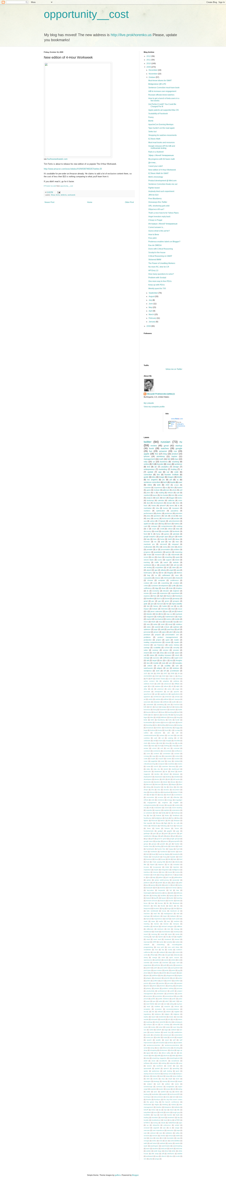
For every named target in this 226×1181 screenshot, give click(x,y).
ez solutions (148, 813)
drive (177, 503)
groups (154, 844)
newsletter (147, 949)
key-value (150, 890)
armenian (168, 696)
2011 (149, 60)
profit (172, 991)
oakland (162, 952)
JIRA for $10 (153, 195)
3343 (164, 676)
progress (147, 552)
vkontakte (170, 1138)
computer (161, 580)
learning (179, 898)
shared (146, 653)
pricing (170, 986)
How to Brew (153, 234)
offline (160, 955)
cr (147, 529)
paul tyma (147, 970)
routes (153, 1027)
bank (157, 498)
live (178, 906)
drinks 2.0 (176, 792)
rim (174, 1019)
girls (162, 836)
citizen (146, 746)
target (154, 660)
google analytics (150, 536)
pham (146, 973)
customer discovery (168, 766)
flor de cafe (175, 823)
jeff (154, 882)
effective (176, 797)
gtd (170, 844)
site (175, 1053)
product (175, 454)
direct (180, 782)
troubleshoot (156, 1120)
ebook (169, 795)
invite (155, 875)
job (173, 611)
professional (162, 991)
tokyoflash (147, 1112)
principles (179, 986)
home (162, 539)
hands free (161, 849)
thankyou (157, 1099)
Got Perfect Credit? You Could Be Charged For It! (162, 105)
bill (157, 717)
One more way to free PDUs (160, 281)
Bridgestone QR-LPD (157, 84)
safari (151, 1030)
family (164, 813)
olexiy (146, 957)
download (166, 792)
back (157, 707)
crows (148, 766)
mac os (169, 614)
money (165, 508)
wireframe (170, 1153)
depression (159, 777)
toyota (172, 482)
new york (160, 947)
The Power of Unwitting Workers (161, 263)
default (166, 774)
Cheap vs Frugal (155, 220)
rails (165, 516)
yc (155, 565)
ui (181, 469)
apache (176, 691)
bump (160, 730)
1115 (145, 673)
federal (158, 815)
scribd (158, 1037)
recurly (146, 1011)
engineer (176, 591)
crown (176, 485)
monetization (166, 931)
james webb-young (162, 880)
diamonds (147, 782)
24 (179, 673)
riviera (180, 1019)
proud (146, 998)
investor (147, 542)
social (173, 516)
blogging (170, 573)
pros (178, 996)
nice (156, 949)
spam (177, 557)
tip (160, 1110)
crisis (180, 500)
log (163, 908)
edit (168, 797)
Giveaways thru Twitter (157, 202)
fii (153, 464)
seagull (179, 1037)
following (164, 826)
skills (159, 1055)
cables (146, 733)
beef (178, 712)
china (167, 743)
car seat (171, 735)
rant (165, 1004)
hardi (145, 851)
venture (155, 1135)
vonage (146, 1141)
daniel (166, 769)
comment (147, 751)
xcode (178, 1156)
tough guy (176, 1112)
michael (155, 926)
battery (177, 524)
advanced (167, 684)
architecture (157, 696)
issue (180, 609)
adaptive (166, 681)
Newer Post (49, 202)
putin (174, 998)
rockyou (149, 1024)
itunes (172, 505)
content (156, 753)
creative (176, 583)
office (158, 547)
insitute (154, 609)
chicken (153, 743)
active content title (151, 681)
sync (155, 1091)
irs (149, 877)
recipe (149, 554)
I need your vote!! (155, 166)
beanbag (170, 712)
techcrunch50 (175, 1094)
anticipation (159, 691)
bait (170, 707)
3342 (157, 676)
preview (179, 983)
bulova (152, 730)
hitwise (146, 857)
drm (145, 795)
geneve (173, 833)
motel (162, 934)
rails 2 (167, 1001)
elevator (166, 591)
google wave (148, 841)
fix (152, 534)
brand (180, 722)
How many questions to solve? (161, 274)
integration (165, 870)
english (175, 802)
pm (171, 480)
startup (178, 445)
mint (168, 929)
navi (180, 622)
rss (166, 554)
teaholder (155, 1094)
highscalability (177, 604)
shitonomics (167, 1048)
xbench (164, 1156)
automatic (150, 704)
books (180, 498)
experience (158, 487)
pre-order (170, 983)
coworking (165, 583)
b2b (145, 707)
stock (177, 655)
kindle (179, 477)
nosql (170, 624)
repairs (176, 642)
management (149, 459)
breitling (163, 725)
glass (168, 836)
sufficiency (167, 658)
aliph (178, 686)
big (157, 573)
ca (156, 575)
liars (152, 903)
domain (169, 503)
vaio (160, 1133)
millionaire (150, 929)
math (161, 459)
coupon (161, 758)
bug (148, 575)
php (157, 973)
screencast (167, 1035)
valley (178, 1133)
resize (171, 1017)
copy (153, 756)
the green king (152, 1102)
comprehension (167, 526)
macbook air (174, 911)
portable (150, 549)
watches (165, 448)
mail (177, 913)
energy (169, 800)
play (162, 975)
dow (159, 792)
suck (158, 1084)
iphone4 (163, 505)
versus (170, 1135)
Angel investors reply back (159, 216)
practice (161, 983)
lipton (171, 906)
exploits (166, 810)
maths (161, 921)
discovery (147, 531)
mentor (156, 924)
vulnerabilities (175, 1141)
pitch (171, 632)
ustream (153, 1133)
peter (173, 970)
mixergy (176, 929)
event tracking (177, 807)
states (155, 1076)
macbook (178, 614)
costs (145, 758)
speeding (176, 1068)
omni (163, 957)
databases (158, 771)
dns (152, 789)
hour (156, 859)
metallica (147, 926)
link (157, 614)
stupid (180, 1081)
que (154, 1001)
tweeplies (178, 663)
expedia (149, 810)
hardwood (163, 851)
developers (148, 779)
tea (171, 660)
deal (148, 503)
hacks (166, 846)
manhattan (148, 508)
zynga (157, 1159)
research (158, 554)
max (168, 921)
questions (157, 516)
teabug (146, 1094)
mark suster (176, 919)
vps (166, 1141)
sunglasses (170, 1086)
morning (154, 934)
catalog (170, 738)
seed (167, 1040)
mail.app (147, 916)
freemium (178, 596)
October (152, 77)
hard (178, 849)
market (149, 619)
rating (172, 1004)
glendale (176, 534)
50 (147, 678)
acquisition (159, 567)
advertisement (174, 521)
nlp (163, 949)
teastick (164, 1094)
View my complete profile (154, 407)
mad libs (157, 913)
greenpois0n (175, 841)
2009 (149, 67)
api (156, 694)
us (170, 1128)
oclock (177, 952)
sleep (162, 653)
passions (179, 965)
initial (167, 867)
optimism (158, 960)
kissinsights (148, 893)
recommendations (172, 1009)
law (170, 542)
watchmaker (166, 1146)
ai (151, 686)
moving (146, 937)
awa (178, 570)
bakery (177, 707)
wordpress (148, 671)
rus (175, 451)
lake (147, 895)
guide (146, 477)
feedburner (148, 818)
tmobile (156, 663)
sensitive (179, 1042)
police (148, 981)
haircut (173, 846)
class (153, 746)
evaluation (158, 807)
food (171, 826)
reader (176, 640)
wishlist (179, 1153)
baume (148, 712)
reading (161, 493)
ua (148, 1125)
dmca (171, 787)
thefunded (147, 1104)
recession (158, 1009)
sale (177, 493)
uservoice (170, 1130)
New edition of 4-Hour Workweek (162, 170)
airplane (158, 686)
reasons (167, 1006)
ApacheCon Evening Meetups (160, 124)
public (153, 998)
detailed (177, 777)
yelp (150, 1159)
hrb (169, 859)
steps (168, 1076)
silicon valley (166, 1053)
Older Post (129, 202)
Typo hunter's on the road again (161, 128)
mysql (167, 622)
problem (176, 549)
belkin (146, 715)
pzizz (180, 998)
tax (161, 660)
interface (147, 872)
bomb (177, 720)
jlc (175, 882)
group (146, 844)
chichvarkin (168, 578)
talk (148, 660)
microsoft (163, 544)
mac (176, 459)
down (164, 588)
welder (148, 1151)
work (158, 671)
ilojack (152, 864)
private (156, 988)
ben (152, 715)
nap (174, 622)
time (148, 663)
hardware (154, 851)
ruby (145, 462)
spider (146, 1071)
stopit (170, 1079)
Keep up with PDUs (156, 285)
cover (146, 761)
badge (164, 707)
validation (168, 1133)
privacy (148, 988)
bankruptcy (148, 573)
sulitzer (167, 1084)
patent (148, 968)
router (146, 1027)
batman (172, 709)
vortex (154, 1141)
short (154, 653)
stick (148, 1079)
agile (145, 686)
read (148, 1006)
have (180, 851)
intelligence (176, 870)
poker (180, 978)
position (177, 981)
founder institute (172, 475)
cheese (157, 578)
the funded (164, 495)
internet (156, 872)
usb (177, 666)
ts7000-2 (147, 1123)
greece (165, 841)
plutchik (167, 978)
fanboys (177, 813)
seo (152, 557)
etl (150, 807)
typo (180, 1123)
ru (181, 441)
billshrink (164, 717)
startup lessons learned (152, 1073)
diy (165, 787)
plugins (179, 975)
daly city (157, 769)
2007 (165, 673)
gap (177, 831)
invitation (147, 875)
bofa (170, 720)
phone (180, 547)
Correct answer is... (156, 227)
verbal (180, 495)
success (156, 658)
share (159, 557)
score (146, 557)
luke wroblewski (152, 911)
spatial (157, 1068)
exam (154, 593)
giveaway (176, 598)
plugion (148, 978)
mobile (177, 619)
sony (180, 1063)
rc (154, 493)
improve (161, 864)
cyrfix (180, 766)
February (153, 318)
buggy (177, 728)
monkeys (177, 931)
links (155, 906)
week (171, 1148)
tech (165, 482)
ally (152, 689)
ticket (177, 560)
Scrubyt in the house (156, 252)
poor (162, 981)
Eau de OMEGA (155, 245)
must (148, 939)
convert (176, 753)
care (178, 735)
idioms (177, 862)
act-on (170, 678)
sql (145, 655)
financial (154, 820)
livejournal (147, 908)
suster (161, 1089)
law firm (179, 895)
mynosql (147, 942)
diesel (165, 782)
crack (154, 529)
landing (154, 895)
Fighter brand (154, 188)
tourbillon (147, 1115)
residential (162, 1017)
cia (179, 743)
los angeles (152, 480)
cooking (179, 526)
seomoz (155, 650)
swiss (148, 1091)
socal (169, 653)
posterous (168, 513)
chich (145, 743)
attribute (166, 702)
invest (170, 872)
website (176, 562)
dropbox (179, 588)
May (151, 307)
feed (145, 534)
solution (155, 1063)
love (180, 908)
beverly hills (167, 715)
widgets (159, 668)
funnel (167, 598)
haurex (172, 851)
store (177, 1079)
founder (160, 464)
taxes (155, 495)
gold (152, 838)
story (148, 518)
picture (156, 632)
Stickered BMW (154, 260)
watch (166, 562)
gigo (156, 836)
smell (145, 1061)
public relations (163, 998)
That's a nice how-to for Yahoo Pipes (163, 213)
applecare (147, 524)
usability (167, 666)
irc (144, 877)
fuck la (159, 598)
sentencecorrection (153, 1045)
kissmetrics (158, 893)
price (148, 493)
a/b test (176, 565)
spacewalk (147, 1068)
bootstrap (150, 500)
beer (164, 498)
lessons (163, 900)
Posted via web (50, 186)
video (149, 485)
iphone (147, 456)
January (152, 322)
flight (165, 823)
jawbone (147, 882)
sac (145, 1030)
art (145, 699)
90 (152, 678)
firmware (177, 820)
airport (149, 570)
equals (169, 805)
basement (163, 709)
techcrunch (166, 518)
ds (148, 591)
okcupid (167, 955)
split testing (167, 1071)
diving (148, 787)
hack (145, 505)
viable (178, 1135)
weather (155, 1148)
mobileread (148, 931)
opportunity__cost (86, 14)
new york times (173, 947)
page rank (176, 962)
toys (155, 1115)
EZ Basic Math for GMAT (158, 173)
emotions (161, 800)
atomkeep (161, 456)
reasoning (178, 552)
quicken (168, 552)
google (179, 448)
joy (147, 885)
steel (161, 1076)
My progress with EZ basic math (161, 159)
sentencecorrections (172, 1045)
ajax (156, 570)
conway (146, 756)
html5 (170, 539)
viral (145, 1138)
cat (163, 738)
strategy (156, 1081)
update (150, 472)
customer (147, 487)
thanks (148, 1099)
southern (160, 1066)
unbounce (167, 1125)
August (152, 296)
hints (155, 539)
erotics (177, 805)
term (174, 1097)
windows (176, 668)
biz (162, 573)
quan (148, 1001)
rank (159, 1004)
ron (156, 1024)
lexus (145, 903)
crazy (169, 761)
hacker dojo (148, 846)
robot (170, 1022)
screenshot (178, 1035)
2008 (149, 326)
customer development (159, 586)
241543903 (148, 676)
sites (153, 1055)
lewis (178, 900)
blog (165, 454)
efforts (146, 800)
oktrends (177, 955)
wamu (170, 1143)
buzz (166, 730)
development (158, 503)
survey (156, 518)
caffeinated (166, 575)
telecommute (158, 1097)
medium (176, 921)
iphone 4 (171, 875)
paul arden (164, 968)
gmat (166, 445)
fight (161, 596)
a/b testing (148, 567)
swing (180, 1089)
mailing (159, 617)
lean (177, 542)
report (153, 1017)
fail (169, 459)
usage (177, 1128)
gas (154, 833)
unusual (146, 1128)
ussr (145, 1133)
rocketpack (178, 1022)
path (155, 968)
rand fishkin (150, 1004)
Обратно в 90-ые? (156, 209)
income (146, 867)
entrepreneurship (150, 805)
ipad (162, 542)
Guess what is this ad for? (159, 231)
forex (149, 828)
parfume (157, 965)
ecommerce (178, 795)
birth (152, 720)
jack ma (168, 877)
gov (152, 601)
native (177, 942)
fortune (167, 828)
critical (170, 529)
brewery (171, 725)
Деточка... (152, 163)
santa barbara (155, 1032)
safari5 (158, 1030)
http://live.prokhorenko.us (131, 35)
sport (177, 1071)
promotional (169, 996)
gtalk (145, 604)
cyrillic (173, 586)
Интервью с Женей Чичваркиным (162, 224)
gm (174, 836)
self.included (160, 1042)
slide (173, 1055)
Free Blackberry (155, 198)
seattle (158, 1040)
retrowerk (154, 1019)
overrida (146, 962)
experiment (175, 593)
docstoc (166, 789)
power (153, 983)
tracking (147, 562)
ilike (145, 864)
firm (169, 820)
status (152, 655)
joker (180, 882)
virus (151, 1138)
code (176, 472)
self (174, 1040)
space (177, 653)
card (145, 526)
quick (168, 640)
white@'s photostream (181, 426)
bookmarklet (148, 722)
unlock (149, 666)
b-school (177, 704)
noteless (179, 624)
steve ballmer (177, 1076)
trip (179, 1117)
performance (148, 513)
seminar (170, 1042)
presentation (165, 549)
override (156, 962)
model (157, 931)
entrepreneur (149, 469)
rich (169, 1019)
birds (145, 720)
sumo (177, 1084)
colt (161, 748)
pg (179, 970)
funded (179, 487)
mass (153, 921)
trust (165, 1120)
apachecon (148, 694)
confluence (178, 751)
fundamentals (148, 831)
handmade (150, 849)
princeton (178, 513)
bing (178, 717)
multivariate (148, 547)
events (146, 593)
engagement (152, 802)
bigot (145, 717)
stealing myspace (164, 655)
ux (154, 462)
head (153, 854)
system (163, 1091)
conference (174, 580)
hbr (167, 604)
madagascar (168, 913)
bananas (147, 709)
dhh (163, 779)
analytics (165, 467)
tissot (172, 1110)
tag (170, 1091)
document (176, 789)
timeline (159, 1107)
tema (168, 1097)
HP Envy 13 (153, 270)
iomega (162, 875)
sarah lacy (167, 1032)
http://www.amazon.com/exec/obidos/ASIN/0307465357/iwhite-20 (73, 169)
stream (172, 1081)
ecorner (160, 797)
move (146, 622)
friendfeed (150, 598)
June (151, 304)
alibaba (163, 570)
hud (147, 862)
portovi (169, 981)
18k (152, 673)
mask (145, 921)
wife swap (155, 1153)
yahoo (152, 521)
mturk (153, 622)
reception (147, 1009)
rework (163, 1019)
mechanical (159, 619)
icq (178, 606)
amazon (163, 451)
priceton (162, 986)
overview (165, 962)
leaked (179, 611)
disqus (173, 784)
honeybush (156, 857)
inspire (156, 870)
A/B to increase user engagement (162, 91)
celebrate (147, 740)
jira (167, 882)
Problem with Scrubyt (157, 277)
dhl (169, 779)
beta (158, 715)
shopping (153, 1050)
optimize (176, 627)
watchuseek (148, 668)
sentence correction (152, 482)
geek (166, 833)
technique (147, 1097)
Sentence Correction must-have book (163, 88)
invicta (177, 872)
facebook (175, 531)
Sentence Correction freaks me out (162, 184)
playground (170, 975)
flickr (172, 487)
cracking (175, 462)
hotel (180, 857)
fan (170, 813)
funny (158, 534)
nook (163, 624)
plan (147, 975)
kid (171, 890)
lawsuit (148, 898)
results (146, 1019)
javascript (176, 880)
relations (158, 1014)
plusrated (158, 978)
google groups (174, 838)
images (171, 477)
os (179, 960)
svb (174, 1089)
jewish (160, 882)
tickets (173, 1104)
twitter (147, 441)
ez (166, 487)
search (149, 1040)
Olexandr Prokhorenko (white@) (161, 394)
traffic (157, 562)
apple (146, 453)
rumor (161, 1027)
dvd (156, 795)
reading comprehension (153, 642)
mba (157, 508)
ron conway (165, 1024)
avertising (160, 704)
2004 (158, 673)
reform (168, 1011)
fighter (146, 820)
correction (148, 475)
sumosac (159, 1086)
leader (171, 898)
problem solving (167, 988)
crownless (171, 764)
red (153, 1011)
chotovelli (178, 578)
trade (178, 1115)
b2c (151, 707)
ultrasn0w (156, 1125)
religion (167, 1014)
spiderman (155, 1071)
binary (172, 717)
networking (161, 944)
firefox (163, 820)
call (177, 733)
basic (169, 524)
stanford (147, 495)
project (158, 640)
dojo (145, 792)
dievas (172, 782)
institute (157, 490)
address (176, 681)
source (149, 1066)
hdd (147, 854)
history (155, 606)
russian (165, 441)
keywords (161, 890)
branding (149, 725)
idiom (170, 862)
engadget (178, 800)
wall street (153, 1143)
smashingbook (174, 1058)
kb (156, 888)
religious (176, 1014)
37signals (161, 521)
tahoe (177, 1091)
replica (146, 1017)
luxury (164, 911)
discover (158, 784)
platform (155, 975)
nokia (155, 624)
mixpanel (175, 544)
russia (168, 1027)
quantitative (158, 552)
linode (163, 906)
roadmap (149, 1022)
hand (180, 846)
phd (152, 973)
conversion (166, 753)
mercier (166, 924)
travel (163, 1117)
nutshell (157, 627)
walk (145, 1143)
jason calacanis (156, 611)
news (169, 464)
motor (170, 934)
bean (163, 712)
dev (158, 475)
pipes (164, 632)
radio (160, 1001)
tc (166, 660)
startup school (168, 1073)
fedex (167, 815)
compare (154, 526)
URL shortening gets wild (158, 206)
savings (147, 647)
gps (159, 601)
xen (145, 1159)
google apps (163, 536)
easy (161, 795)
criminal (177, 761)
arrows (177, 696)
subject (149, 1084)
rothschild (176, 1024)
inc (169, 864)
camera (162, 735)
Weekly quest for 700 (157, 288)
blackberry (161, 720)
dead (172, 771)
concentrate (167, 751)
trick (172, 495)
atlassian (157, 702)
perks (167, 970)
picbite (164, 973)
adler (159, 684)
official (152, 955)
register (177, 1011)
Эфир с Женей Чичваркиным (161, 155)
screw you (149, 1037)
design (176, 467)
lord (175, 908)
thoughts (179, 660)
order (172, 547)
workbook (147, 565)
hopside (172, 857)
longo (169, 908)
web (159, 485)
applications (175, 694)
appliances (164, 694)
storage (146, 658)
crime (146, 586)
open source (174, 957)
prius (148, 516)
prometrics (170, 993)
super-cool (178, 658)
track (162, 1115)
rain (181, 1001)
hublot (164, 606)
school (167, 647)
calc (168, 733)
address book (149, 684)
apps (156, 524)
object (170, 952)
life (168, 903)
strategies (147, 1081)
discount (149, 784)
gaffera (118, 1175)
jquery (153, 885)
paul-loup (170, 629)
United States (160, 678)
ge (160, 833)
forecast (179, 826)
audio (174, 702)
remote (167, 642)
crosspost (161, 764)
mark (167, 919)
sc (178, 480)
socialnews (175, 1061)
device (157, 779)
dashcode (147, 771)
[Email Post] (59, 192)
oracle (166, 960)
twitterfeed (172, 1123)
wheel (167, 1151)
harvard (160, 604)
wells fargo (158, 1151)
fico (172, 818)
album (166, 686)
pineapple (172, 973)
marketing (163, 469)
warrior (177, 1143)
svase (168, 1089)
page (155, 629)
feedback (176, 815)
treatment (171, 1117)
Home (89, 202)
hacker (177, 844)
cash (155, 738)
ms (167, 937)
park (164, 965)
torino (168, 1112)
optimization (160, 511)
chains (160, 740)
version (163, 1135)
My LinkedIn (149, 403)
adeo (174, 567)
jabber (160, 877)
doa (158, 789)
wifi (163, 1153)
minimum (160, 929)
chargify (168, 740)
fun (150, 451)
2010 (149, 63)
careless (147, 738)
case (177, 575)
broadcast (149, 728)
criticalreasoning (149, 764)
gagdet (169, 831)
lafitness (179, 893)
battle (180, 709)
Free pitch (152, 238)
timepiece (168, 1107)
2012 (149, 56)
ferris (58, 195)
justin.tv (167, 885)
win (167, 668)
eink (152, 800)
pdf (178, 629)
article (151, 699)
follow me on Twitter (174, 369)
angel (171, 570)
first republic (148, 823)
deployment (148, 777)
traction (169, 1115)
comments (156, 751)
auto (180, 702)
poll (181, 490)
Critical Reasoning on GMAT (160, 256)
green (167, 601)
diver (180, 784)
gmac (180, 836)
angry (177, 689)
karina (180, 885)
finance (169, 596)
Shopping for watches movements (162, 135)
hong (165, 857)
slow (147, 1058)
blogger (171, 498)
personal (147, 632)
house (163, 859)
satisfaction (178, 1032)
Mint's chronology (155, 177)
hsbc (174, 859)
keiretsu (163, 888)
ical (172, 606)
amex (169, 689)
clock (159, 746)
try (171, 1120)
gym (172, 536)
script (165, 1037)
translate (155, 1117)
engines (165, 802)
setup (152, 1048)
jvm (174, 885)
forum (177, 828)
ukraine (176, 518)
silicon (156, 1053)
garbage (147, 833)
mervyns (176, 924)
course (169, 758)
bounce (166, 722)
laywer (164, 898)
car (168, 472)
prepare (158, 635)
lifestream (176, 903)
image (161, 477)
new (148, 624)
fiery (178, 818)
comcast (176, 748)
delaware (176, 774)
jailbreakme (178, 877)
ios (155, 542)
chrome (150, 580)
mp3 (153, 937)
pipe (180, 973)
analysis (149, 498)
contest (146, 583)
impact (146, 609)
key (181, 888)
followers (154, 826)
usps (178, 1130)
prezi (147, 986)
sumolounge (148, 1086)
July (151, 300)
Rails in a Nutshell (156, 152)
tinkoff (146, 1110)
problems (147, 637)
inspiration (147, 870)
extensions (176, 810)
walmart (162, 1143)
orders (173, 960)
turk (170, 663)
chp (173, 743)
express (147, 596)
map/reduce (158, 919)
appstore (147, 696)
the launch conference (170, 1102)
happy (171, 849)
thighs (157, 1104)
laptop (171, 895)
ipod (178, 875)
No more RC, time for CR (158, 267)
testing (174, 469)
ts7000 (177, 1120)
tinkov (153, 1110)
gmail (146, 601)
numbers (147, 511)
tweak (163, 1123)
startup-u (179, 1073)
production (148, 640)
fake (157, 813)
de (166, 771)
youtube (163, 565)
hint (148, 606)
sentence (178, 464)
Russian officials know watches (161, 95)
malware (173, 916)
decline (156, 774)
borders (158, 722)
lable (172, 893)
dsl (150, 795)
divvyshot (157, 787)
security (176, 647)
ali (172, 686)
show (172, 1050)
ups (164, 1128)
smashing (168, 557)
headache (176, 854)
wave (148, 1148)
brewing (179, 725)
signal (148, 1053)
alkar (145, 689)
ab (156, 467)
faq (145, 815)
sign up (179, 1050)
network (146, 944)
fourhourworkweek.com (57, 159)
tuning (155, 1123)
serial (145, 1048)
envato (161, 805)
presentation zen (172, 635)
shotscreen (163, 1050)
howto (153, 505)
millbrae (179, 926)
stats (180, 516)
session (176, 650)
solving (163, 1063)
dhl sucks (176, 779)
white (173, 1151)
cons (148, 753)
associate (147, 702)
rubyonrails (175, 554)
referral (160, 1011)
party (171, 965)
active (178, 678)
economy (155, 591)
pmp (177, 632)
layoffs (156, 898)
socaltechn (163, 1061)
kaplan (174, 456)
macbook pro (149, 544)
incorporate (157, 867)
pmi (174, 978)
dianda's (157, 782)
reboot (176, 1006)
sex (158, 1048)
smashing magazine (159, 1058)
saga (166, 1030)
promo (180, 993)
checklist (177, 740)
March (151, 314)
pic (163, 480)
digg (156, 588)
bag (162, 524)
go (147, 838)
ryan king (176, 1027)
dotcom (152, 792)
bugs (145, 730)
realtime (157, 1006)
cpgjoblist (154, 761)
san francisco (159, 645)
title (178, 1110)
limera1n (147, 906)
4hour (53, 195)
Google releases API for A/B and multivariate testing (161, 147)
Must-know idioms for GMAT (160, 80)
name (161, 942)
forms (158, 828)
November (153, 74)
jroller (160, 885)
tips (165, 1110)
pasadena (174, 511)
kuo (166, 893)
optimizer (147, 629)
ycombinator (174, 671)
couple (152, 758)
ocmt (145, 955)
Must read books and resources (161, 142)
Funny (151, 117)
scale (148, 1035)
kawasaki (149, 888)
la (178, 505)
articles (158, 699)
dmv (178, 787)
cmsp (174, 746)
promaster (160, 993)
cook (155, 583)
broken (158, 728)
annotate (147, 691)
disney (166, 784)
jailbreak (166, 490)
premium (147, 635)
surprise (153, 1089)
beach (156, 712)
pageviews (147, 965)
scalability (157, 647)
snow (153, 1061)
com (168, 748)
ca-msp (177, 730)
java (167, 611)
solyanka (172, 1063)
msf (172, 937)
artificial (166, 699)
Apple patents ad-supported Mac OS (163, 110)
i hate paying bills (158, 862)
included (176, 864)
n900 (154, 942)
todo (163, 663)
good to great (162, 838)
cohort (154, 748)
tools (161, 1112)
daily (148, 769)
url (158, 666)
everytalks (165, 531)
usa (145, 521)
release (170, 493)
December (153, 70)
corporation (168, 756)
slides (180, 1055)
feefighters (158, 818)
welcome (179, 1148)
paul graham (175, 968)
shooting (177, 1048)
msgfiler (179, 937)
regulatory (147, 1014)
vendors (146, 1135)
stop (163, 1079)
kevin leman (172, 888)
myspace (175, 508)
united (177, 1125)
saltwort (173, 1030)
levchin (171, 900)
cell (154, 740)
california (171, 500)
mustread (168, 939)
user (180, 482)
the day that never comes (173, 1099)
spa (177, 1066)
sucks (159, 560)
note (154, 952)
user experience (158, 1130)
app (160, 472)
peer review (158, 970)
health (180, 536)
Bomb (150, 121)
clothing (166, 746)
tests (180, 1097)
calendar (161, 500)
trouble (146, 1120)
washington (154, 1146)
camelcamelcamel (150, 735)
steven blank (149, 560)
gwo (152, 604)
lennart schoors (151, 900)
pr (156, 549)
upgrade (156, 1128)
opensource (148, 960)
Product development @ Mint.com (162, 181)
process (179, 988)
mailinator (156, 916)
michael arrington (167, 926)
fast (151, 815)
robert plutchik (160, 1022)
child (160, 743)
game (149, 490)
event (167, 807)
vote (160, 1141)
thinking (165, 1104)
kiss (177, 890)
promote (149, 996)
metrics (169, 619)
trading (146, 1117)
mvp (160, 622)
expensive (164, 593)
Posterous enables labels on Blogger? (164, 242)
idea (154, 477)
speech (166, 1068)
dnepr (146, 789)
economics (150, 797)
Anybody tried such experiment (161, 191)
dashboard (175, 769)
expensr (158, 810)
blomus (179, 573)
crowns (179, 764)
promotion (158, 996)
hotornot (149, 859)
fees (155, 596)
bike (151, 717)
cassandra (148, 578)
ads (180, 567)
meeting (146, 924)
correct (177, 756)
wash (145, 1146)
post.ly (146, 983)
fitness (158, 823)
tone (155, 1112)
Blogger (135, 1175)
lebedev (149, 614)
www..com (177, 419)
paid (162, 629)
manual (148, 919)
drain (171, 588)
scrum (172, 1037)
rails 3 (174, 1001)
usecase (147, 1130)
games (166, 534)
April (151, 311)
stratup (164, 1081)
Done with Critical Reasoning (160, 249)
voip (178, 1138)
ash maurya (175, 699)
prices (154, 986)
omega (154, 957)
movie (177, 934)
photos (158, 513)
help (148, 539)
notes (149, 627)
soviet (169, 1066)
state (148, 1076)
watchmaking (177, 1146)
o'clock (166, 627)
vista (157, 1138)
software (147, 1063)
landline (163, 895)
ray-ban (179, 1004)
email (156, 531)
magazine (150, 617)
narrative (169, 942)
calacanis (157, 733)
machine (147, 913)
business (164, 462)
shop (145, 1050)
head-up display (164, 854)
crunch (156, 766)
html (180, 859)
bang (155, 709)
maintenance (170, 617)
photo (174, 490)
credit (162, 529)
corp (159, 756)
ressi (178, 1017)
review (154, 445)
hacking (158, 846)
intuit (173, 609)
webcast (164, 1148)
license (160, 903)
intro (163, 872)
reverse (147, 645)
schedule (156, 1035)
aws (168, 704)
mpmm (160, 937)
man (180, 916)
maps (180, 617)
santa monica (174, 645)
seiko (146, 650)
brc (156, 725)
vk (163, 1138)
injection (176, 867)
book (151, 448)
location (156, 908)
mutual (177, 939)
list (162, 614)
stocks (155, 1079)
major (165, 916)
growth (162, 844)
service (165, 650)
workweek (71, 195)
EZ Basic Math (154, 139)
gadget (160, 831)
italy (154, 877)
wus (157, 1156)
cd (178, 738)
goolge (158, 841)
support (168, 560)
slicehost (166, 1055)
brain (173, 722)
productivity (151, 991)
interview (164, 609)
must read (157, 939)
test (148, 467)
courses (177, 758)
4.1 (174, 676)
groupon (176, 601)
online (146, 464)
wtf (165, 671)
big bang (177, 715)
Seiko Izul (152, 131)
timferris (64, 195)
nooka (170, 949)
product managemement (168, 637)
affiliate (177, 684)
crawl (162, 761)
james (149, 880)
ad (168, 567)
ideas (177, 539)
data (177, 529)
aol (168, 691)
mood (146, 934)
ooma (165, 547)
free (156, 454)
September (153, 293)
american (160, 689)
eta (145, 807)
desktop (168, 777)
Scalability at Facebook (158, 114)
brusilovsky (168, 728)
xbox (171, 1156)
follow (146, 826)
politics (155, 981)
